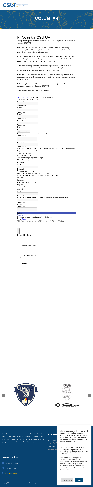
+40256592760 (10, 468)
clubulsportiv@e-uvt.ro (13, 473)
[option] (26, 395)
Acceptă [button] (78, 480)
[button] (3, 395)
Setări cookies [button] (67, 480)
